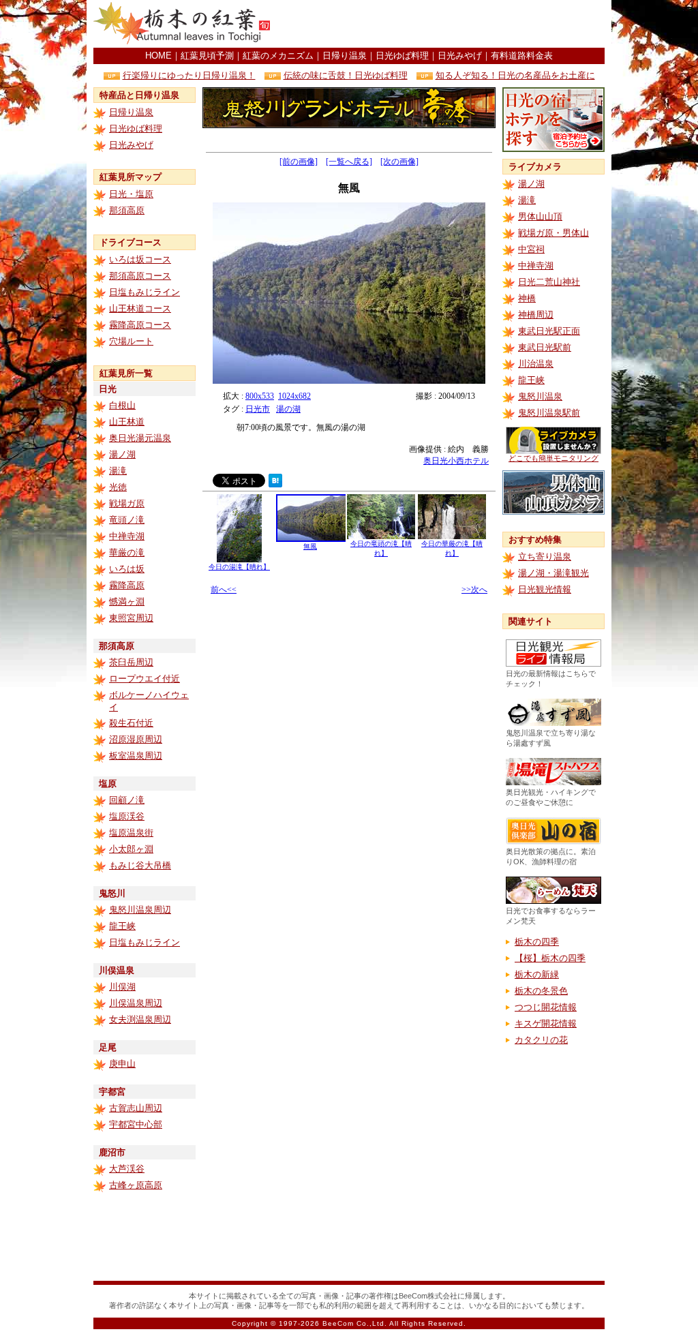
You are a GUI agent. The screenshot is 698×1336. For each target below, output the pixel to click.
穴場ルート (131, 341)
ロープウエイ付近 (144, 678)
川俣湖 (122, 987)
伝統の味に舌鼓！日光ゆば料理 (346, 75)
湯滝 (118, 471)
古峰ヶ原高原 (135, 1185)
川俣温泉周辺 (135, 1003)
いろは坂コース (140, 259)
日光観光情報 (544, 589)
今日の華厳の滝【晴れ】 (452, 548)
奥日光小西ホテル (456, 461)
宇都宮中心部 (135, 1124)
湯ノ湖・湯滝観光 (553, 573)
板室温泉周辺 (135, 755)
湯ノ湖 (122, 454)
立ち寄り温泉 (544, 556)
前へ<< (224, 589)
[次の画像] (399, 161)
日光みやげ (460, 55)
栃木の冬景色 (541, 991)
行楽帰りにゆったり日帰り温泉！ (189, 75)
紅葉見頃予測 (207, 55)
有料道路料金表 (522, 55)
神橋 (527, 298)
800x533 (259, 396)
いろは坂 (127, 569)
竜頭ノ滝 (127, 520)
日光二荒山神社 (549, 282)
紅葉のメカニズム (278, 55)
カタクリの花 (541, 1040)
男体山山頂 (540, 216)
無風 (310, 546)
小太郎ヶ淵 (131, 849)
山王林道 (127, 421)
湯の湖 (288, 409)
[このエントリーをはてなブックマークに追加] (275, 483)
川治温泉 (535, 364)
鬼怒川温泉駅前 (549, 413)
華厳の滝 (127, 552)
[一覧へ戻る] (349, 161)
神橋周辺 (535, 314)
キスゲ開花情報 (546, 1023)
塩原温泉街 (131, 833)
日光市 (257, 409)
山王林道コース (140, 308)
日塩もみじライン (144, 292)
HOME (158, 55)
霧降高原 (127, 585)
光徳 (118, 487)
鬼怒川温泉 (540, 396)
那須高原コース (140, 276)
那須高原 (127, 210)
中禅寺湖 (127, 536)
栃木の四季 (537, 942)
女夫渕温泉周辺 (140, 1019)
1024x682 (294, 396)
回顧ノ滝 (127, 800)
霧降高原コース (140, 325)
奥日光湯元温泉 (140, 438)
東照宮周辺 (131, 618)
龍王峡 (122, 926)
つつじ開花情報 (546, 1007)
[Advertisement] (445, 23)
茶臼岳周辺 (131, 662)
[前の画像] (298, 161)
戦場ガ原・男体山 (553, 233)
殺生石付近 (131, 723)
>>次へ (474, 589)
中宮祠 (531, 249)
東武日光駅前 (544, 347)
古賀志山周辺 (135, 1108)
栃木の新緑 (537, 974)
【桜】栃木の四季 (550, 958)
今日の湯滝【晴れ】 (239, 567)
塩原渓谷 (127, 816)
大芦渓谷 (127, 1169)
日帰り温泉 (344, 55)
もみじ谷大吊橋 (140, 865)
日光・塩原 (131, 194)
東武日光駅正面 (549, 331)
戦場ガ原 (127, 503)
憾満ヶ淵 (127, 601)
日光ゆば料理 (402, 55)
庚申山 (122, 1064)
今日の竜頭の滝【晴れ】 (381, 548)
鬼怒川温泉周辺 (140, 910)
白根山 (122, 405)
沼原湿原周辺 (135, 739)
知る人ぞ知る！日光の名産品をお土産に (515, 75)
